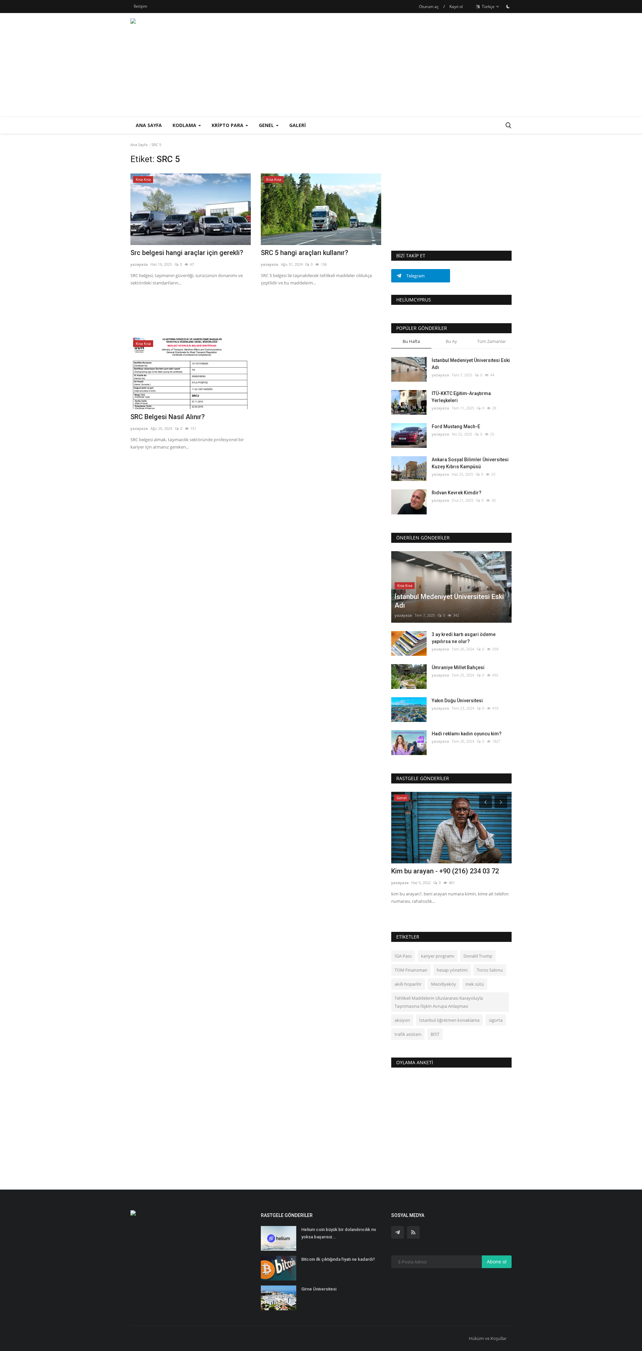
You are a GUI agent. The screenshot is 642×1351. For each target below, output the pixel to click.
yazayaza (139, 264)
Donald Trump (477, 956)
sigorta (496, 1020)
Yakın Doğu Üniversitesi (457, 700)
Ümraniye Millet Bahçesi (458, 667)
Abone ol (497, 1261)
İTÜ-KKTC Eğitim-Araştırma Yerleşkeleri (461, 397)
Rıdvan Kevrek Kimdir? (456, 492)
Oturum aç (429, 6)
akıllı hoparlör (408, 984)
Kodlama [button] (185, 125)
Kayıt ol (456, 6)
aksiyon (402, 1020)
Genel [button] (267, 125)
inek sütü (474, 984)
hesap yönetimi (452, 970)
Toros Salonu (490, 970)
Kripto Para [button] (228, 125)
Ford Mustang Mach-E (456, 426)
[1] (508, 6)
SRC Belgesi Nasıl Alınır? (167, 417)
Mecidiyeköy (443, 984)
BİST (435, 1034)
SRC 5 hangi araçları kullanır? (304, 253)
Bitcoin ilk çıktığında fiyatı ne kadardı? (338, 1259)
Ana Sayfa (149, 125)
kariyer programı (437, 956)
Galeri (297, 125)
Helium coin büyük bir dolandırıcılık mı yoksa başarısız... (338, 1233)
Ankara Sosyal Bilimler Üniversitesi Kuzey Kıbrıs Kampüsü (470, 463)
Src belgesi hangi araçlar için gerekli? (186, 253)
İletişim (140, 6)
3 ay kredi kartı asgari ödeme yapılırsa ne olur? (464, 638)
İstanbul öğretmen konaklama (449, 1020)
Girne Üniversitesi (318, 1289)
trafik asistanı (408, 1034)
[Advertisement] (390, 65)
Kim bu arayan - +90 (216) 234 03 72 (445, 871)
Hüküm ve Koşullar (488, 1338)
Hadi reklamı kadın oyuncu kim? (467, 733)
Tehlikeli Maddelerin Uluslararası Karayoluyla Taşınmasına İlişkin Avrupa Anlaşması (439, 1002)
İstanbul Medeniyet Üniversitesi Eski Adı (471, 364)
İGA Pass (403, 956)
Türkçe (488, 6)
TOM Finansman (411, 970)
